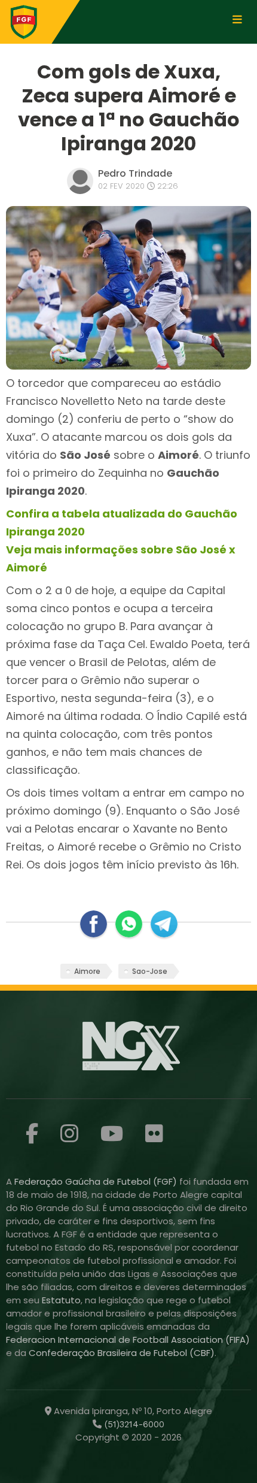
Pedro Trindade (135, 173)
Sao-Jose (149, 971)
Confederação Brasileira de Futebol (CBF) (122, 1352)
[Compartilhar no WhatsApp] (128, 923)
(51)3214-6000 (133, 1424)
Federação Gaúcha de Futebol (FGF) (96, 1181)
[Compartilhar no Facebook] (93, 923)
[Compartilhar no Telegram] (164, 923)
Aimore (87, 971)
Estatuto (61, 1300)
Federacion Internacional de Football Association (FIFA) (128, 1339)
